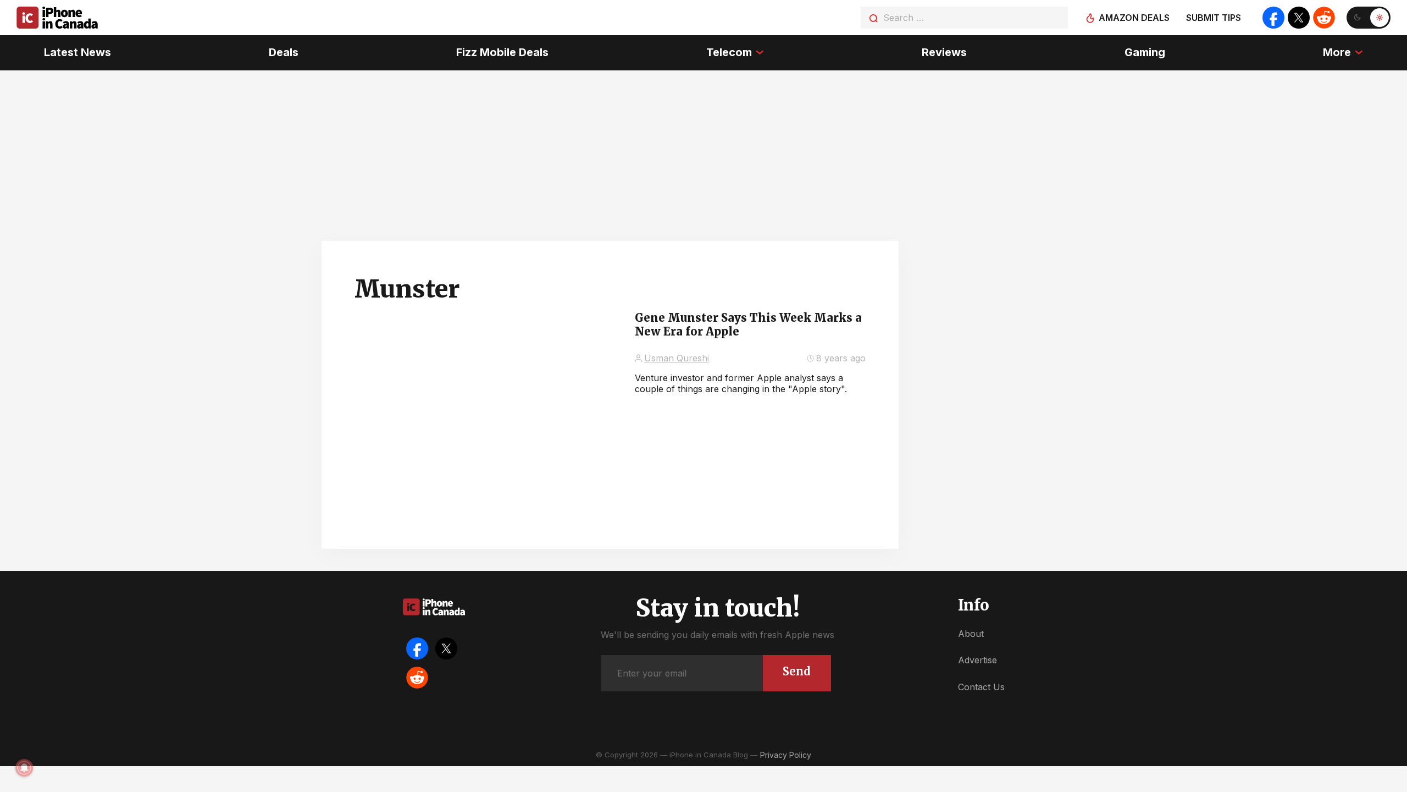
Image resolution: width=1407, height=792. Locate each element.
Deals (283, 52)
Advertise (977, 660)
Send (797, 671)
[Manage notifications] (24, 768)
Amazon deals (1134, 17)
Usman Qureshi (676, 358)
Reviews (944, 52)
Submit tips (1213, 17)
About (971, 633)
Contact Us (981, 686)
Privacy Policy (785, 755)
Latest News (77, 52)
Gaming (1145, 52)
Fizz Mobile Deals (502, 52)
